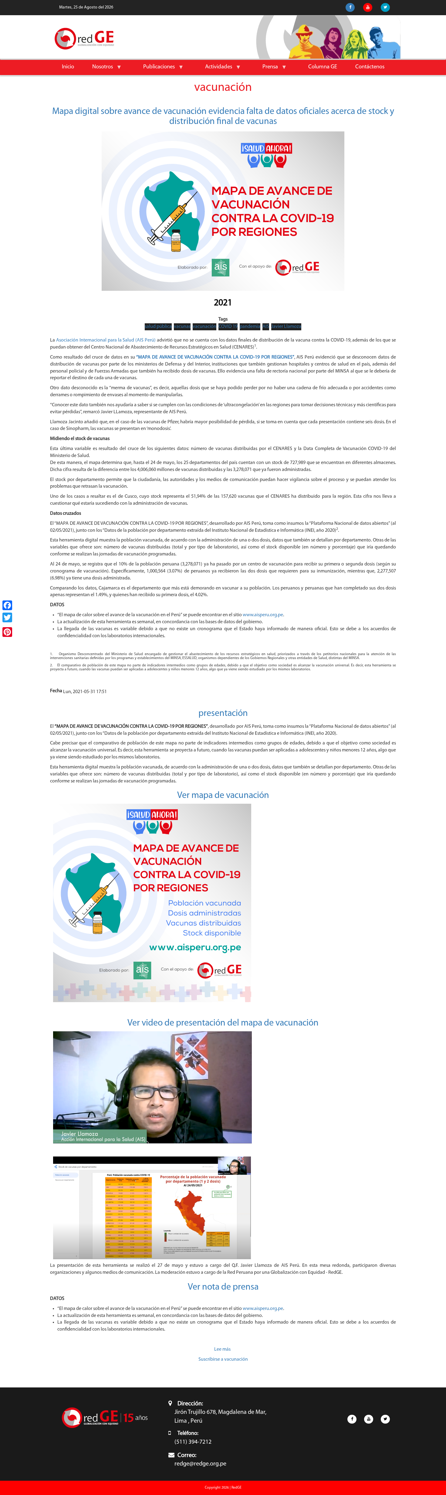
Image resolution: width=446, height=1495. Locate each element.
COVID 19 (228, 326)
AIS (265, 326)
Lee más (222, 1349)
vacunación (204, 326)
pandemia (250, 326)
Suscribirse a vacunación (223, 1359)
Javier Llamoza (286, 326)
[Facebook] (7, 605)
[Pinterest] (7, 632)
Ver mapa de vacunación (223, 795)
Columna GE (322, 67)
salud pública (158, 326)
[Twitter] (7, 617)
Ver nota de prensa (223, 1287)
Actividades (214, 69)
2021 (223, 303)
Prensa (265, 69)
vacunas (182, 326)
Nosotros (98, 69)
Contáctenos (369, 67)
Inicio (68, 67)
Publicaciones (154, 69)
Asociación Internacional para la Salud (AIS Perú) (106, 340)
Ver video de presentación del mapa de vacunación (223, 1023)
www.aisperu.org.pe (263, 615)
